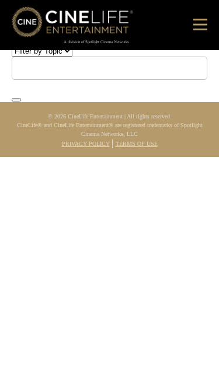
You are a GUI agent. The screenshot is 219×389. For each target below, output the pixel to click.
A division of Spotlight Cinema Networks (96, 42)
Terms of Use (137, 144)
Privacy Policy (86, 144)
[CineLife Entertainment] (73, 23)
